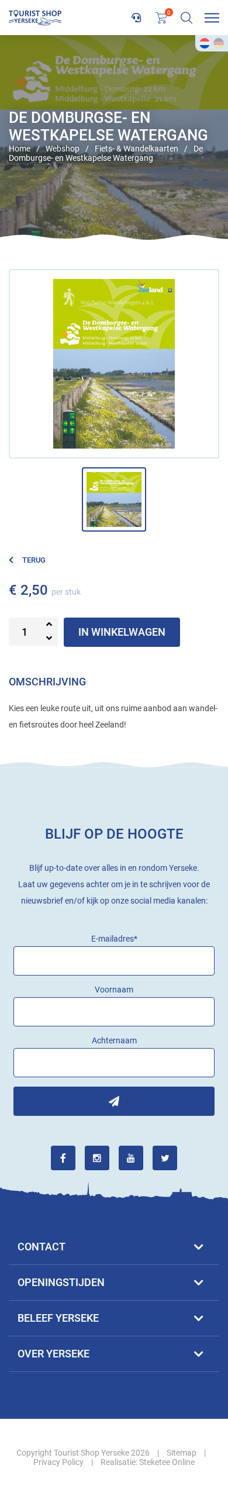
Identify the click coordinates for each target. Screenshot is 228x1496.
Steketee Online (167, 1462)
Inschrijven (114, 1101)
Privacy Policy (58, 1462)
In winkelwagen (121, 632)
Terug (34, 560)
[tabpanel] (114, 137)
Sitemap (181, 1452)
